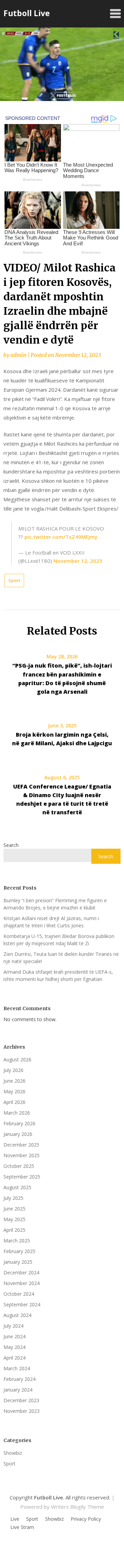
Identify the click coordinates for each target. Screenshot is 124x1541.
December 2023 (21, 1400)
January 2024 (17, 1389)
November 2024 (21, 1283)
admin (18, 355)
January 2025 (17, 1262)
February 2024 (19, 1379)
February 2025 (19, 1251)
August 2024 (17, 1315)
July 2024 (13, 1325)
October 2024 (18, 1294)
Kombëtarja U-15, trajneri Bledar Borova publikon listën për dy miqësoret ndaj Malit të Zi (58, 940)
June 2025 (14, 1208)
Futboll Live (26, 13)
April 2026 (14, 1102)
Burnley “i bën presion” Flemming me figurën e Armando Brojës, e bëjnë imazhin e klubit (55, 904)
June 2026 (14, 1080)
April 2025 (14, 1230)
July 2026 (13, 1070)
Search (11, 845)
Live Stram (22, 1527)
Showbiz (12, 1453)
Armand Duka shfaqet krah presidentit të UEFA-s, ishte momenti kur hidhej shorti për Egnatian (58, 975)
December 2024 (21, 1272)
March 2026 (16, 1112)
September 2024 (21, 1304)
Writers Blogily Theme (77, 1506)
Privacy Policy (86, 1519)
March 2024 (16, 1368)
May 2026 (14, 1091)
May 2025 (14, 1219)
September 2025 (21, 1176)
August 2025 (17, 1187)
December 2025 (21, 1144)
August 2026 (17, 1059)
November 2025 (21, 1155)
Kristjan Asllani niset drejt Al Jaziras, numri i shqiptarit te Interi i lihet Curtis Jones (51, 922)
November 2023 (21, 1411)
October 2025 (18, 1166)
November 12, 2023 (77, 560)
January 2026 (17, 1134)
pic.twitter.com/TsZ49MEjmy (60, 536)
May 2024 (14, 1347)
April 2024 (14, 1357)
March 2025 (16, 1240)
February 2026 (19, 1123)
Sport (14, 580)
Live (14, 1519)
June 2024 (14, 1336)
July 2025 (13, 1198)
